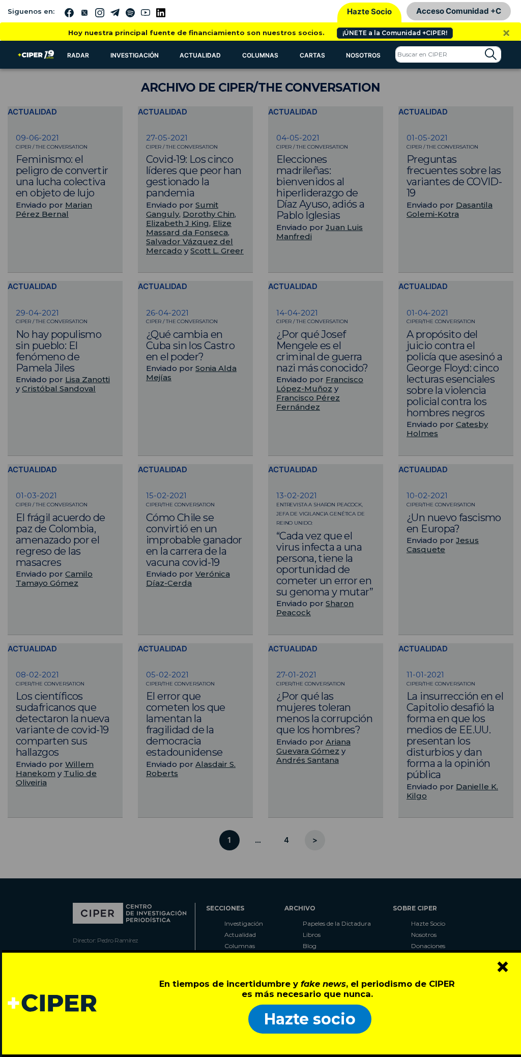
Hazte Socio (369, 11)
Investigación (134, 55)
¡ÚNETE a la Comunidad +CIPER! (394, 33)
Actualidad (200, 55)
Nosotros (363, 55)
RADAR (78, 55)
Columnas (260, 55)
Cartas (312, 55)
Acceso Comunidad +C (458, 11)
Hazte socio (310, 1019)
